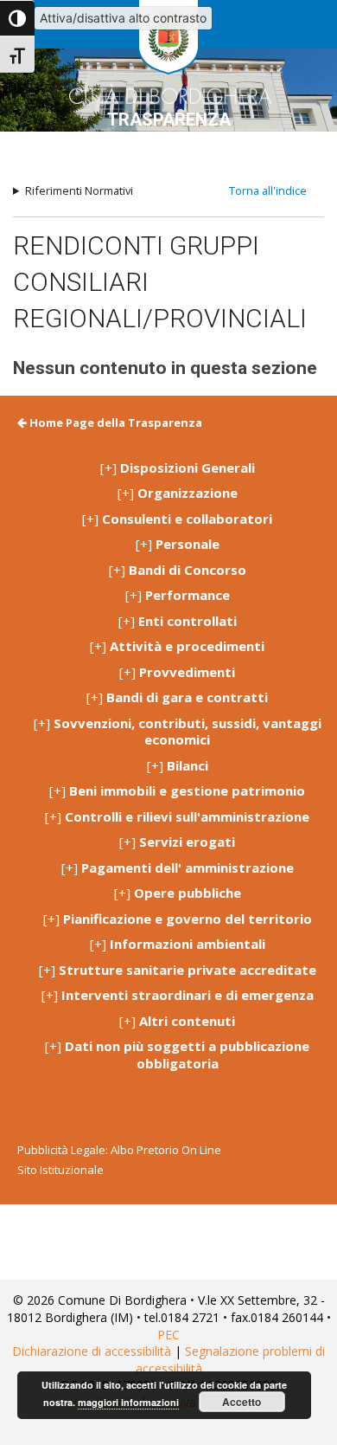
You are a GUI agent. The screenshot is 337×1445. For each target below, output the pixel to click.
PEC (168, 1334)
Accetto (241, 1402)
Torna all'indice (268, 190)
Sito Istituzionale (60, 1169)
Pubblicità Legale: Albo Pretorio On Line (119, 1150)
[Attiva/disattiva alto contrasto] (17, 18)
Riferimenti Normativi (79, 191)
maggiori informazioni (128, 1402)
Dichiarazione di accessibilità (91, 1351)
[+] (177, 468)
